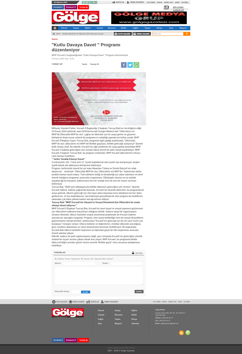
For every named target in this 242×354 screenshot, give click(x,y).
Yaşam (147, 28)
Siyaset (100, 28)
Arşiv (177, 2)
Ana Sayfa (55, 28)
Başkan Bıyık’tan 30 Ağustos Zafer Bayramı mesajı (82, 35)
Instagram (70, 7)
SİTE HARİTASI (187, 332)
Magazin (183, 28)
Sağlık (135, 28)
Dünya (159, 28)
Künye (159, 2)
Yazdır (84, 64)
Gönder (139, 291)
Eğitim (88, 28)
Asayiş (76, 28)
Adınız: (58, 263)
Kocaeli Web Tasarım (127, 348)
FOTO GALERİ (123, 34)
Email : (106, 263)
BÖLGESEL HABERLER (178, 8)
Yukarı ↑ (11, 346)
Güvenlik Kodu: (62, 291)
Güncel (64, 28)
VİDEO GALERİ (142, 34)
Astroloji (57, 33)
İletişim (185, 2)
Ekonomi (112, 28)
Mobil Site (168, 2)
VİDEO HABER (78, 302)
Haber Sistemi (113, 348)
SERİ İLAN (120, 2)
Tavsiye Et (94, 64)
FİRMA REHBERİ (137, 2)
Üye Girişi (151, 2)
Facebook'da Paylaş (124, 65)
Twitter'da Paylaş (130, 65)
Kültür (123, 28)
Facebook (57, 7)
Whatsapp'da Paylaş (136, 65)
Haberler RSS (181, 332)
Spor (171, 28)
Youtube (82, 7)
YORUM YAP (57, 64)
